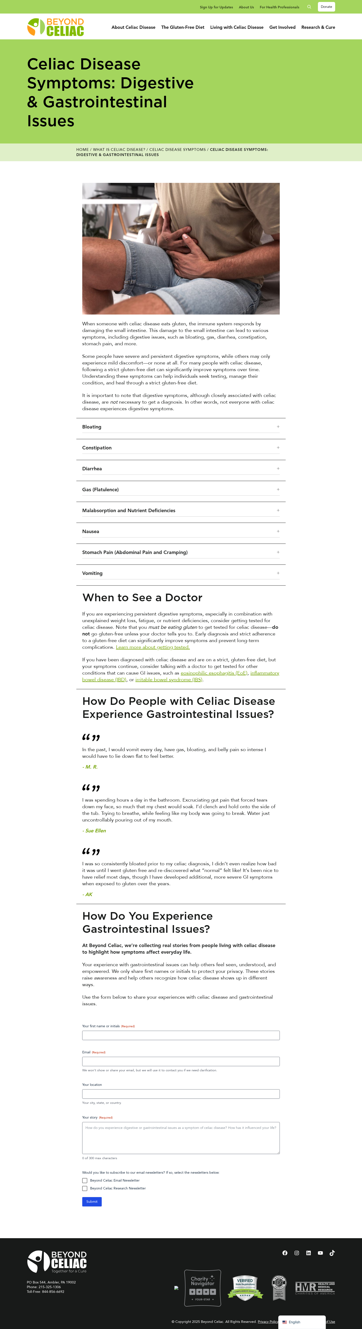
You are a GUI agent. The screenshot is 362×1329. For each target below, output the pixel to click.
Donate (326, 6)
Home (82, 149)
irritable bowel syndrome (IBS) (168, 679)
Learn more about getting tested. (153, 647)
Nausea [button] (90, 531)
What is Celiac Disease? (119, 149)
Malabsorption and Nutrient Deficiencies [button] (128, 510)
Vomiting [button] (92, 573)
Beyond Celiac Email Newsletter (115, 1180)
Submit (92, 1201)
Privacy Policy (268, 1321)
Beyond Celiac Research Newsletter (118, 1188)
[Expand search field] (311, 7)
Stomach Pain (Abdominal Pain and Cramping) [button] (135, 552)
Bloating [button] (91, 427)
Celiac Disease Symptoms (177, 149)
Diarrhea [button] (92, 469)
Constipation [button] (97, 448)
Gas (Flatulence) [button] (100, 490)
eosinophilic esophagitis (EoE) (214, 673)
